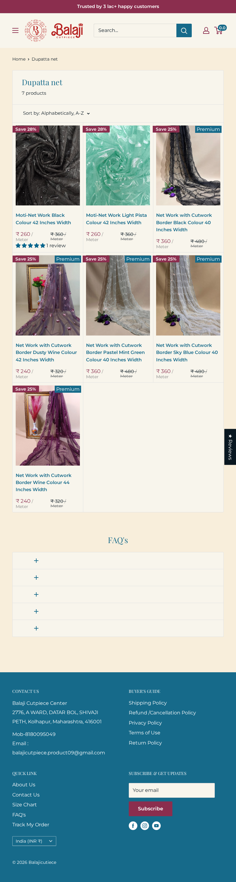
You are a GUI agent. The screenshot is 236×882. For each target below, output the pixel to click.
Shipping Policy (148, 703)
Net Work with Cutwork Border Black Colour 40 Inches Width (184, 222)
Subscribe (150, 809)
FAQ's (19, 815)
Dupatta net (45, 59)
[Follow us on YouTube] (156, 825)
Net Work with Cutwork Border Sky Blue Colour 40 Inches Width (187, 352)
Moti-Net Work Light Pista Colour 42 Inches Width (116, 218)
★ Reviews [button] (230, 447)
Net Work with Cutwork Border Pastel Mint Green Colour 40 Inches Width (115, 352)
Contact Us (26, 795)
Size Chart (24, 805)
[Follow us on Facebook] (133, 825)
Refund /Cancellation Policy (162, 713)
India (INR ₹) (29, 841)
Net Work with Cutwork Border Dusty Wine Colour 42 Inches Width (46, 352)
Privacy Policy (145, 723)
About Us (23, 785)
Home (19, 59)
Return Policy (145, 743)
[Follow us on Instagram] (144, 825)
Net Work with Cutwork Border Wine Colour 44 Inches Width (44, 482)
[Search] (184, 30)
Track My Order (30, 825)
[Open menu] (15, 30)
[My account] (206, 30)
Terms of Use (144, 733)
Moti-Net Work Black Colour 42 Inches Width (43, 218)
